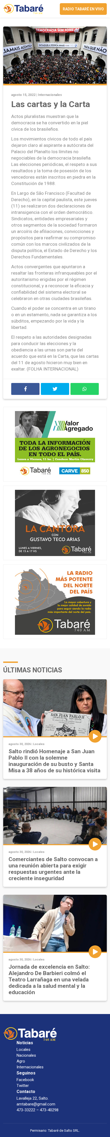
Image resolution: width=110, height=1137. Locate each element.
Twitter (23, 1085)
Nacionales (26, 1055)
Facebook (25, 1079)
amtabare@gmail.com (36, 1104)
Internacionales (50, 95)
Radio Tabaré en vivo (83, 9)
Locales (39, 744)
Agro (21, 1061)
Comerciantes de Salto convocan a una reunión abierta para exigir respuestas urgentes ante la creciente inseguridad (53, 869)
